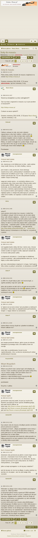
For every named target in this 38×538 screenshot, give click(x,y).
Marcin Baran (9, 87)
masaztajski (11, 55)
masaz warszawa (7, 159)
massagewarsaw (17, 154)
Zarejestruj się (21, 44)
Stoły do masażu (8, 52)
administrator (18, 55)
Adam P (7, 270)
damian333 (8, 414)
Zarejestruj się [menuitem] (35, 41)
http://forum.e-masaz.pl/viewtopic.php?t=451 (21, 406)
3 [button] (20, 61)
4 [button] (22, 61)
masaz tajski (6, 396)
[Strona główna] (19, 3)
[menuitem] (36, 48)
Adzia (7, 201)
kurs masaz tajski (8, 450)
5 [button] (25, 61)
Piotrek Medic (32, 55)
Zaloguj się (11, 44)
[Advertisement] (19, 23)
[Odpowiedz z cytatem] (34, 65)
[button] (12, 61)
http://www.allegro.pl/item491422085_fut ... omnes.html (18, 228)
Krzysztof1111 (9, 358)
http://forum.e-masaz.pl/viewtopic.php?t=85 (19, 410)
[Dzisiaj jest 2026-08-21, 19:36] (33, 48)
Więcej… (3, 41)
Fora (7, 41)
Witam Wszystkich (8, 364)
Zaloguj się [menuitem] (32, 41)
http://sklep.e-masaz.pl (13, 76)
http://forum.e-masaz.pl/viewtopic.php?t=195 (21, 408)
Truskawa (25, 55)
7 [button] (29, 61)
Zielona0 (7, 122)
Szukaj (4, 44)
